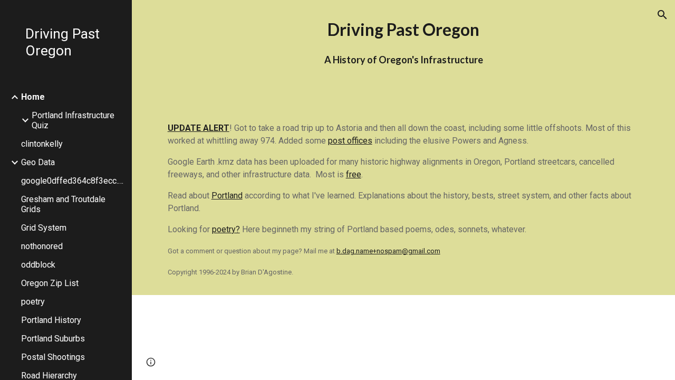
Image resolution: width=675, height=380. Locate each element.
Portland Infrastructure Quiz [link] (73, 120)
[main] (403, 52)
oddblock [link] (38, 265)
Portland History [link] (51, 320)
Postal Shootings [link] (53, 357)
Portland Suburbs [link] (53, 339)
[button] (662, 14)
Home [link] (33, 97)
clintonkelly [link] (42, 144)
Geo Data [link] (38, 162)
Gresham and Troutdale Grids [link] (63, 204)
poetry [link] (33, 302)
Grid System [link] (43, 228)
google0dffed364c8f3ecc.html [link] (73, 181)
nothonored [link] (42, 246)
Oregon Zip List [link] (50, 283)
